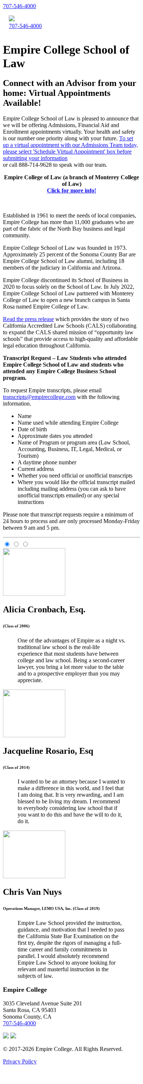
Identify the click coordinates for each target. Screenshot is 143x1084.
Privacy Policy (20, 1061)
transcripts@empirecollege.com (39, 397)
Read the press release (28, 319)
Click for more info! (71, 190)
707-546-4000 (19, 6)
